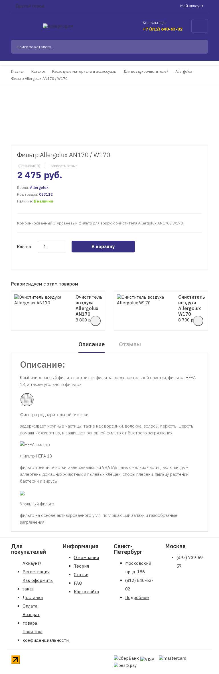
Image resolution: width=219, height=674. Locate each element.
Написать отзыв (64, 166)
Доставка (33, 597)
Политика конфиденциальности (46, 636)
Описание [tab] (91, 344)
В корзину (103, 246)
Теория (81, 566)
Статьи (81, 574)
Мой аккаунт (192, 5)
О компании (86, 557)
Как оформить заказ (38, 585)
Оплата (30, 606)
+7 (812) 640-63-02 (162, 29)
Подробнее (137, 597)
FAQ (78, 583)
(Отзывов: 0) (29, 166)
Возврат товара (31, 619)
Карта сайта (86, 591)
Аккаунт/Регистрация (36, 567)
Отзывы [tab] (130, 344)
